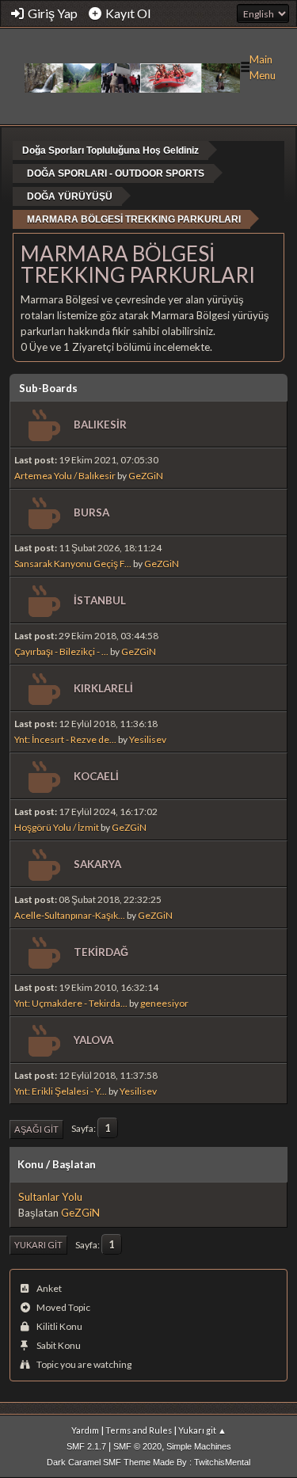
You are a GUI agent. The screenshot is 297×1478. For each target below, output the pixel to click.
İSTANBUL (100, 600)
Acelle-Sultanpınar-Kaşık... (69, 915)
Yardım (85, 1430)
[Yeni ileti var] (42, 426)
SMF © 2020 (137, 1446)
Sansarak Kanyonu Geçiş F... (72, 563)
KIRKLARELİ (103, 688)
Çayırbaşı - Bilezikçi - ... (61, 651)
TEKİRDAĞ (101, 952)
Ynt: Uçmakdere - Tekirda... (71, 1003)
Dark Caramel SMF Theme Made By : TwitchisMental (148, 1462)
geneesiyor (164, 1003)
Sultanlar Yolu (50, 1196)
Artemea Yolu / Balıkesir (65, 476)
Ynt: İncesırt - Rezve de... (65, 739)
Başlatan (74, 1164)
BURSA (91, 512)
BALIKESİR (100, 424)
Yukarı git (38, 1245)
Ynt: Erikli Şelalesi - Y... (60, 1091)
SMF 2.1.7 (86, 1446)
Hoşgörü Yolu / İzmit (56, 827)
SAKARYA (97, 864)
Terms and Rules (138, 1430)
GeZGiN (145, 476)
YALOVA (93, 1040)
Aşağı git (36, 1129)
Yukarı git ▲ (202, 1430)
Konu (30, 1164)
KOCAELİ (96, 776)
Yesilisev (147, 739)
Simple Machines (198, 1446)
